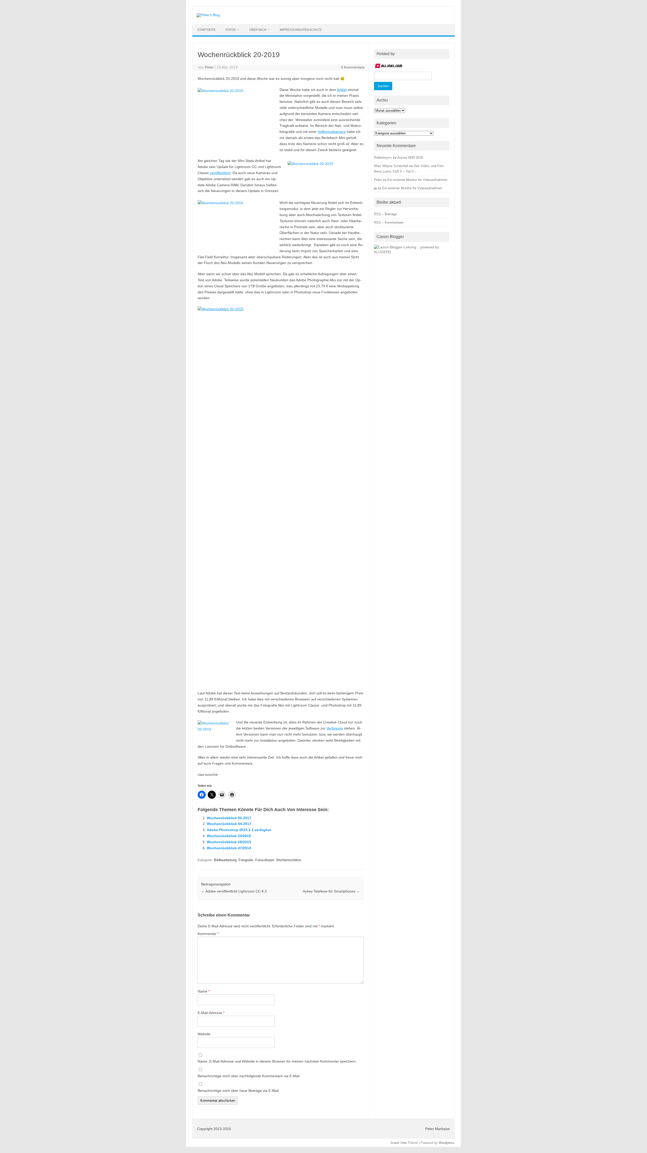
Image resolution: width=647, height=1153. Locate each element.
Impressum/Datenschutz (300, 30)
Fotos (231, 30)
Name (204, 991)
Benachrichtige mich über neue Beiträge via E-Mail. (239, 1091)
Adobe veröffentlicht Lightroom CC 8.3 (234, 891)
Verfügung (335, 728)
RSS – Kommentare (388, 222)
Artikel (342, 90)
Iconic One (399, 1143)
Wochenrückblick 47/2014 (229, 848)
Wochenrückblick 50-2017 (229, 818)
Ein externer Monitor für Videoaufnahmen (417, 180)
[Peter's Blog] (208, 15)
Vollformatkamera (332, 132)
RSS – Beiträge (385, 214)
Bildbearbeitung (225, 860)
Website (204, 1034)
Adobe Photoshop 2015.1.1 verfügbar (239, 830)
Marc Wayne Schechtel (391, 166)
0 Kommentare (353, 67)
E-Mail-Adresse (211, 1013)
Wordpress (446, 1143)
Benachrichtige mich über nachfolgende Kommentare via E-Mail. (249, 1076)
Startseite (206, 30)
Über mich (257, 30)
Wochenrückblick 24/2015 (229, 836)
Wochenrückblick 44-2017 (229, 824)
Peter (209, 67)
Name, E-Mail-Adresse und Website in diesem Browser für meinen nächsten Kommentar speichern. (277, 1061)
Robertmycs (383, 157)
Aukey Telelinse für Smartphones (331, 891)
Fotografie (246, 860)
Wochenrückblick (288, 860)
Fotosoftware (264, 860)
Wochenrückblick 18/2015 (229, 842)
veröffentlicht (220, 173)
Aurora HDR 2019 (410, 157)
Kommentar (208, 934)
